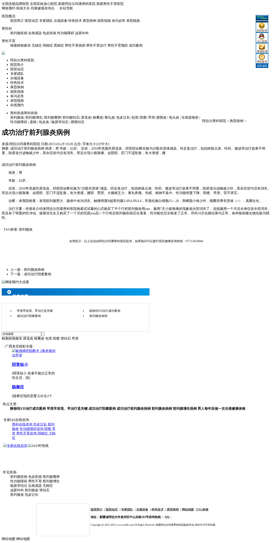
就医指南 (104, 20)
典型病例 (89, 20)
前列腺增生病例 (185, 408)
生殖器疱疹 (190, 117)
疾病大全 (23, 8)
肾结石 (66, 338)
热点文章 (9, 404)
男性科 (7, 28)
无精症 (37, 45)
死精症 (59, 45)
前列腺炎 (17, 117)
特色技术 (75, 20)
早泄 (151, 117)
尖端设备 (60, 20)
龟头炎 (174, 117)
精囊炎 (98, 117)
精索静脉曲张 (20, 45)
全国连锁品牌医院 (15, 4)
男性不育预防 (117, 45)
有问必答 (118, 20)
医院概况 (8, 16)
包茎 (134, 117)
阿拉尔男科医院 (22, 60)
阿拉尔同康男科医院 (24, 144)
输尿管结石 (59, 122)
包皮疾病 (49, 33)
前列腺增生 (33, 117)
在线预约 (17, 105)
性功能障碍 (65, 33)
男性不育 (8, 41)
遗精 (33, 122)
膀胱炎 (161, 117)
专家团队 (46, 20)
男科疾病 (24, 113)
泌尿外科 (82, 33)
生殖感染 (35, 33)
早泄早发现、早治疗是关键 (35, 310)
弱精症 (48, 45)
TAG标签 (202, 509)
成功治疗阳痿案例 (37, 274)
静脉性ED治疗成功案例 (104, 310)
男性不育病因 (75, 45)
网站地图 (188, 509)
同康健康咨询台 (43, 8)
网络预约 (8, 8)
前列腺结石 (71, 117)
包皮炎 (44, 122)
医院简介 (17, 20)
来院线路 (133, 20)
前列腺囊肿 (52, 117)
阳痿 (143, 117)
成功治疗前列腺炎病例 (134, 408)
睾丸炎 (110, 117)
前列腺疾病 (18, 33)
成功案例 (135, 45)
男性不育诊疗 (96, 45)
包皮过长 (123, 117)
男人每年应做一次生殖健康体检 (221, 408)
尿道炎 (86, 117)
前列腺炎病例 (34, 269)
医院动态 (31, 20)
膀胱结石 (77, 122)
